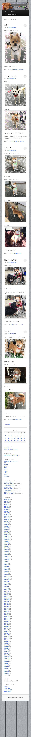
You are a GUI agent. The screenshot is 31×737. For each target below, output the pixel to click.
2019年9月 (6, 521)
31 (24, 440)
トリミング (11, 69)
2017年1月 (6, 574)
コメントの (8, 690)
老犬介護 (11, 324)
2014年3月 (6, 631)
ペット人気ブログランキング (11, 449)
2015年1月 (6, 614)
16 (21, 437)
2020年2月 (6, 513)
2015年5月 (6, 608)
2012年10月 (7, 660)
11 (5, 437)
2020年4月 (6, 509)
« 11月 (8, 442)
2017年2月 (6, 573)
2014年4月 (6, 630)
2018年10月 (7, 539)
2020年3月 (6, 511)
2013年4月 (6, 650)
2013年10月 (7, 640)
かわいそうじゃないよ (9, 492)
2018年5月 (6, 548)
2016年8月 (6, 583)
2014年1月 (6, 635)
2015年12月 (7, 596)
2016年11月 (7, 578)
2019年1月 (6, 534)
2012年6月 (6, 666)
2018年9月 (6, 541)
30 (21, 440)
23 (21, 438)
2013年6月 (6, 646)
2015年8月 (6, 603)
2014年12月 (7, 616)
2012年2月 (6, 673)
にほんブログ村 (7, 448)
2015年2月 (6, 613)
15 (18, 437)
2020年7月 (6, 504)
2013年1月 (6, 655)
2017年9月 (6, 561)
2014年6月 (6, 626)
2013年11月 (7, 638)
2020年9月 (6, 501)
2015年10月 (7, 599)
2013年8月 (6, 643)
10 (24, 435)
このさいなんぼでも (8, 482)
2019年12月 (7, 516)
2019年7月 (6, 524)
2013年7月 (6, 645)
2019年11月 (7, 518)
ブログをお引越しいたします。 (11, 461)
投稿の (7, 688)
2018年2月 (6, 553)
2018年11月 (7, 538)
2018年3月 (6, 551)
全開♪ (6, 25)
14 (14, 437)
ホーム (5, 11)
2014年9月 (6, 621)
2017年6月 (6, 566)
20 (11, 438)
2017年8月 (6, 563)
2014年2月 (6, 633)
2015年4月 (6, 610)
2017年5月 (6, 568)
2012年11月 (7, 658)
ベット (5, 474)
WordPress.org (8, 691)
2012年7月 (6, 665)
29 (18, 440)
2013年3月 (6, 651)
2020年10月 (7, 499)
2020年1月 (6, 514)
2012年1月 (6, 675)
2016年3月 (6, 591)
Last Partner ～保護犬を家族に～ (12, 455)
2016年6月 (6, 586)
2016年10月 (7, 579)
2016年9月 (6, 581)
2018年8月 (6, 543)
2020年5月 (6, 508)
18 (5, 438)
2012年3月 (6, 671)
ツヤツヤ (6, 466)
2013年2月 (6, 653)
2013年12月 (7, 636)
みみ (5, 463)
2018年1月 (6, 554)
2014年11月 (7, 618)
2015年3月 (6, 611)
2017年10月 (7, 559)
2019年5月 (6, 528)
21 (14, 438)
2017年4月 (6, 569)
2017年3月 (6, 571)
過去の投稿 (7, 424)
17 (24, 437)
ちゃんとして (7, 476)
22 (18, 438)
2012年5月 (6, 668)
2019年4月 (6, 529)
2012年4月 (6, 670)
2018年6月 (6, 546)
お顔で (5, 467)
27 (11, 440)
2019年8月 (6, 523)
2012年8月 (6, 663)
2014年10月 (7, 620)
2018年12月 (7, 536)
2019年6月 (6, 526)
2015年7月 (6, 605)
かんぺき (7, 148)
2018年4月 (6, 549)
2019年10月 (7, 519)
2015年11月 (7, 598)
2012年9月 (6, 661)
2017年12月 (7, 556)
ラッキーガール (10, 76)
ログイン (6, 686)
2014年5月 (6, 628)
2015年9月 (6, 601)
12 (8, 437)
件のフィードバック (19, 69)
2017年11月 (7, 558)
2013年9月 (6, 641)
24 (24, 438)
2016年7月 (6, 584)
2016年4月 (6, 589)
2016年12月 (7, 576)
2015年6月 (6, 606)
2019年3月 (6, 531)
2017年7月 (6, 564)
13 (11, 437)
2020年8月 (6, 503)
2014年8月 (6, 623)
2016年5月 (6, 588)
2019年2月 (6, 533)
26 (8, 440)
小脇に (5, 473)
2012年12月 (7, 656)
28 (14, 440)
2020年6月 (6, 506)
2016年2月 (6, 593)
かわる (5, 471)
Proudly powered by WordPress (15, 697)
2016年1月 (6, 594)
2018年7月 (6, 544)
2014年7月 (6, 625)
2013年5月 (6, 648)
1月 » (21, 442)
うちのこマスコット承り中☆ (10, 14)
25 (5, 440)
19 (8, 438)
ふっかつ (7, 331)
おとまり (6, 464)
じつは (5, 469)
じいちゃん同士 (10, 260)
